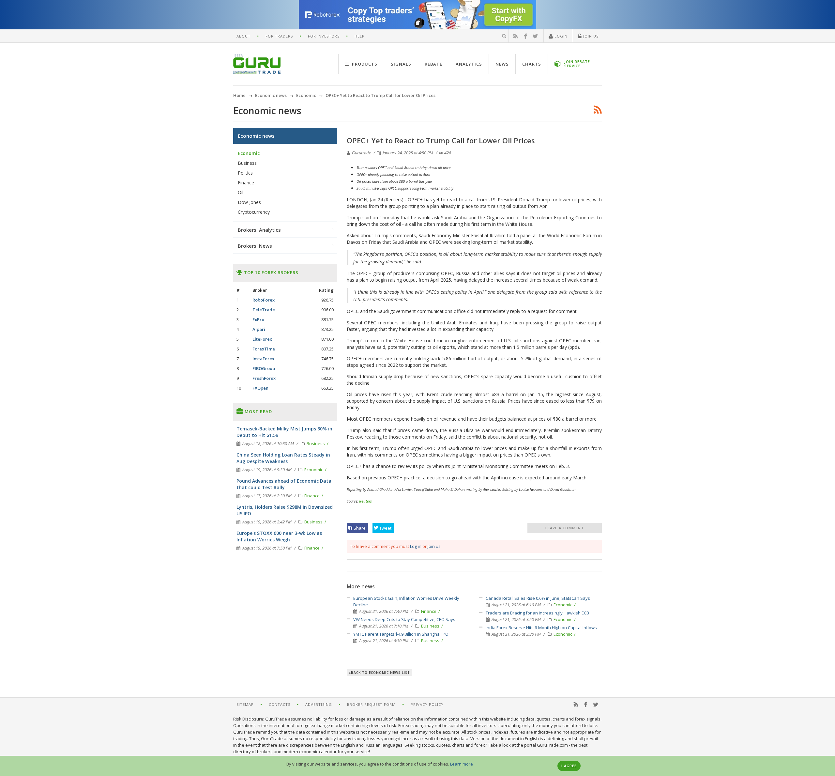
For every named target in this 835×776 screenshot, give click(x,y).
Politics (245, 173)
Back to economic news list (380, 672)
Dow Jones (249, 202)
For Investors (324, 36)
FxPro (258, 319)
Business (430, 626)
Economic (563, 605)
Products (364, 64)
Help (360, 36)
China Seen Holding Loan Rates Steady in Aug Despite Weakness (283, 458)
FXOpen (260, 388)
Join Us (590, 36)
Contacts (279, 704)
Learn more (461, 764)
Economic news (256, 135)
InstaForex (263, 359)
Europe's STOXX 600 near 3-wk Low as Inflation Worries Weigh (279, 536)
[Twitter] (535, 36)
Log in (415, 546)
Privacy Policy (427, 704)
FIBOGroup (263, 368)
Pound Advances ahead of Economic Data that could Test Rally (283, 484)
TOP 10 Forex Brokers (270, 272)
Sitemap (245, 704)
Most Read (257, 411)
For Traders (279, 36)
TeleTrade (263, 310)
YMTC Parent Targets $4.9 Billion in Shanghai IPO (400, 634)
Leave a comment (564, 527)
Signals (401, 64)
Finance (429, 611)
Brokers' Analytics (259, 229)
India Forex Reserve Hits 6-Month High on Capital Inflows (541, 627)
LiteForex (262, 339)
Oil (240, 192)
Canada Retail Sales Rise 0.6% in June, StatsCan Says (538, 598)
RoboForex (263, 300)
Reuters (365, 501)
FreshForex (264, 378)
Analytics (469, 64)
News (502, 64)
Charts (531, 64)
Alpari (258, 329)
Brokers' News (255, 245)
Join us (434, 546)
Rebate (433, 64)
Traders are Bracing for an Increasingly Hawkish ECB (537, 613)
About (243, 36)
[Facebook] (525, 36)
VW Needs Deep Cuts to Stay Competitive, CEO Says (404, 619)
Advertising (318, 704)
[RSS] (515, 36)
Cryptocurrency (254, 212)
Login (560, 36)
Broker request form (371, 704)
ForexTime (263, 349)
